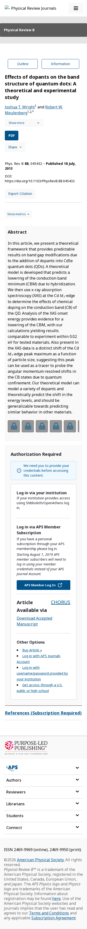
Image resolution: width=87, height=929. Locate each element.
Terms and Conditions (49, 913)
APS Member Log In (40, 585)
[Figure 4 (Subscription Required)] (56, 426)
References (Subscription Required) (43, 713)
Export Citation (20, 193)
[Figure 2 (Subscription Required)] (28, 426)
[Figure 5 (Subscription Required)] (70, 426)
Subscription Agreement (53, 918)
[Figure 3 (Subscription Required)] (42, 426)
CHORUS (60, 602)
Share (12, 147)
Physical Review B (19, 30)
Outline (23, 63)
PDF (11, 135)
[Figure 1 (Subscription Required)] (14, 426)
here (56, 898)
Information (60, 63)
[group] (43, 429)
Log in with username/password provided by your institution (42, 673)
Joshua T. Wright (20, 107)
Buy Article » (32, 650)
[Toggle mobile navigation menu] (76, 8)
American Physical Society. (40, 859)
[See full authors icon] (24, 123)
